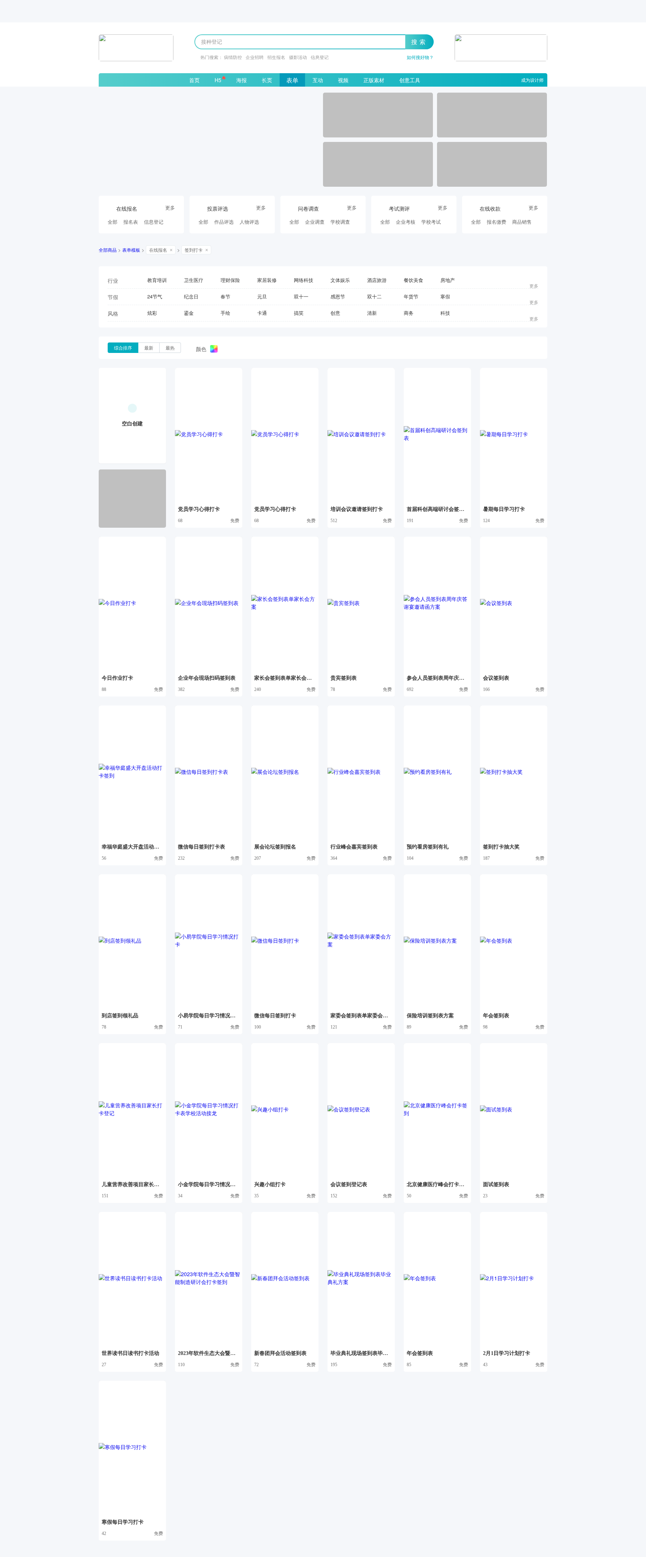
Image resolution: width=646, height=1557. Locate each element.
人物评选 (249, 221)
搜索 (419, 41)
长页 (267, 80)
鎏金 (189, 312)
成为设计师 (532, 80)
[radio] (123, 347)
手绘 (225, 312)
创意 (335, 312)
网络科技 (303, 279)
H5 (218, 80)
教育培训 (157, 279)
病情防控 (233, 57)
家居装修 (267, 279)
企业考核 (405, 221)
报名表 (130, 221)
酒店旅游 (377, 279)
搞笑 (299, 312)
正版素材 (373, 80)
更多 (170, 208)
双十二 (374, 296)
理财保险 (230, 279)
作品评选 (224, 221)
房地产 (447, 279)
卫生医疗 (193, 279)
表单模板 (131, 249)
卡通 (262, 312)
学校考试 (431, 221)
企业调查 (314, 221)
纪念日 (191, 296)
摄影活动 (298, 57)
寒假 (445, 296)
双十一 (301, 296)
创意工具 (409, 80)
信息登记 (320, 57)
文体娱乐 (340, 279)
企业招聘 (255, 57)
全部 (112, 221)
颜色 (201, 349)
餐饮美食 (413, 279)
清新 (372, 312)
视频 (343, 80)
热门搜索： (211, 57)
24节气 (154, 296)
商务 (408, 312)
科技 (445, 312)
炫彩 (152, 312)
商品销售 (522, 221)
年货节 (411, 296)
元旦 (262, 296)
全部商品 (108, 249)
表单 (292, 80)
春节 (225, 296)
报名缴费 (496, 221)
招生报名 (276, 57)
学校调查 (340, 221)
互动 (318, 80)
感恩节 (337, 296)
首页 (194, 80)
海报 (241, 80)
